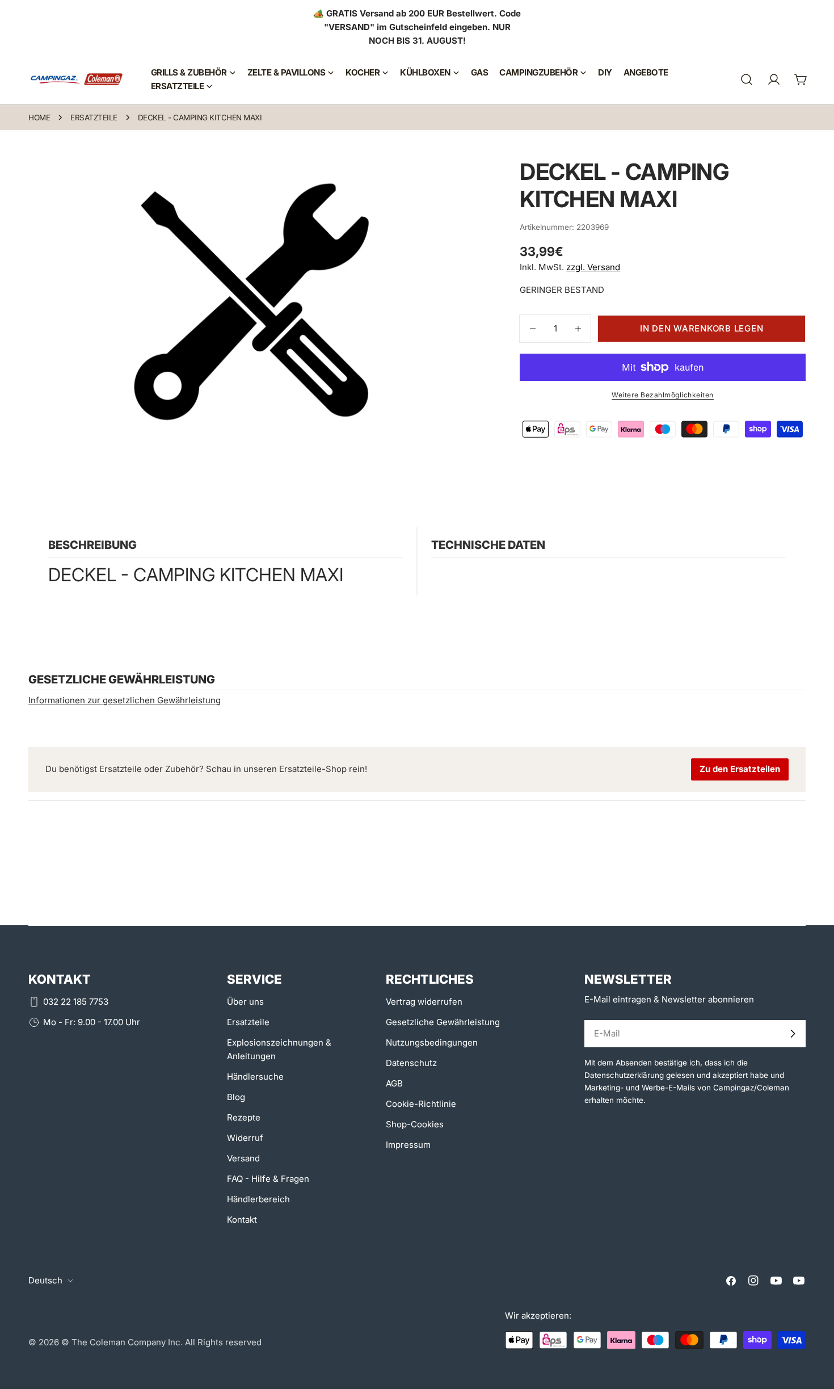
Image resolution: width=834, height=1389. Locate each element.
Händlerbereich (258, 1199)
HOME (39, 117)
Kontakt (242, 1219)
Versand (243, 1158)
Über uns (245, 1001)
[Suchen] (746, 79)
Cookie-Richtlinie (421, 1103)
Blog (236, 1097)
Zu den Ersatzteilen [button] (740, 768)
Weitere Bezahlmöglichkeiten (663, 395)
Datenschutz (411, 1063)
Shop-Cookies (415, 1124)
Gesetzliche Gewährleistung (443, 1022)
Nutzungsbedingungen (432, 1042)
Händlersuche (255, 1076)
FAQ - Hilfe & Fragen (268, 1178)
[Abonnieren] (792, 1034)
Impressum (408, 1144)
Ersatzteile (93, 117)
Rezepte (243, 1117)
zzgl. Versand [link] (593, 267)
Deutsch (45, 1280)
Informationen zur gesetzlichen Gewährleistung (124, 700)
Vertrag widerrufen (424, 1001)
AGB (394, 1083)
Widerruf (245, 1137)
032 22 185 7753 (75, 1001)
